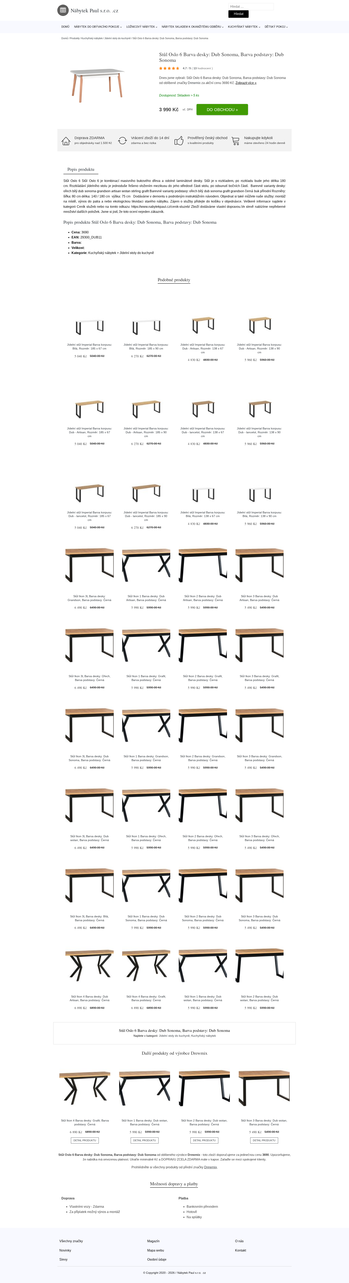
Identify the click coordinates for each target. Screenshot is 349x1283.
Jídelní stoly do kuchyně (117, 38)
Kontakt (240, 1250)
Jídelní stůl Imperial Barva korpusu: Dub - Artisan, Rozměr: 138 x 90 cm (259, 348)
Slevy (63, 1259)
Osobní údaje (156, 1259)
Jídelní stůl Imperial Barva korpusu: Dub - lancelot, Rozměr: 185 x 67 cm (89, 516)
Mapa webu (155, 1250)
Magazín (153, 1241)
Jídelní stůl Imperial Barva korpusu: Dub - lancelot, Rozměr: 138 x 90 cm (259, 432)
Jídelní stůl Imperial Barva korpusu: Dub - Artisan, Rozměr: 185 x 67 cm (89, 432)
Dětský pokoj (275, 26)
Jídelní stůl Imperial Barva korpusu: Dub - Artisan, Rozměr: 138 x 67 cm (202, 348)
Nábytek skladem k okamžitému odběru (191, 26)
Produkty (75, 38)
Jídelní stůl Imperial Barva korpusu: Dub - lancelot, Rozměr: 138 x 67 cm (202, 432)
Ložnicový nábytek (140, 26)
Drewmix (194, 83)
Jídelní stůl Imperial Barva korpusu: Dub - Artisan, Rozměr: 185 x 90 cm (146, 432)
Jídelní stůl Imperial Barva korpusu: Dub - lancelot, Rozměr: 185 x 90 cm (146, 516)
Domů (65, 26)
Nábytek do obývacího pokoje (96, 26)
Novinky (65, 1250)
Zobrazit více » (245, 83)
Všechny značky (71, 1241)
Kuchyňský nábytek (243, 26)
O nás (239, 1241)
